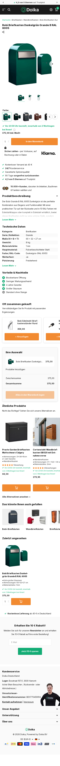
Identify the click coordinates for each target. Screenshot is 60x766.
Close (30, 709)
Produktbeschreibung (16, 196)
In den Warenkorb (34, 141)
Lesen (8, 219)
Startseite (6, 20)
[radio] (6, 116)
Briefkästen (17, 20)
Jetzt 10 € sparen (30, 651)
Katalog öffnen (3, 10)
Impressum (29, 702)
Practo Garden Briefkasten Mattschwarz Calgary (16, 451)
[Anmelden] (51, 9)
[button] (3, 2)
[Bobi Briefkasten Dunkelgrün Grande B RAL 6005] (16, 555)
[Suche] (9, 10)
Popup (14, 129)
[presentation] (49, 117)
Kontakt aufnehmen (12, 702)
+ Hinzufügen (21, 336)
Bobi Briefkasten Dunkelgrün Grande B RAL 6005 (15, 575)
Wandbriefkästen (30, 20)
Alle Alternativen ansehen (15, 497)
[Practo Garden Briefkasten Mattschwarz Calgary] (16, 432)
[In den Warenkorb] (16, 487)
